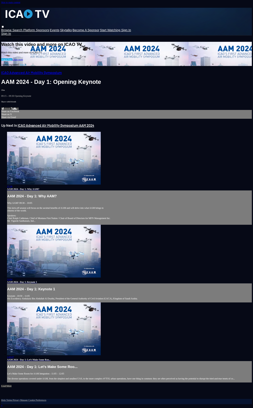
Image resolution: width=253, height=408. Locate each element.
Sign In (6, 33)
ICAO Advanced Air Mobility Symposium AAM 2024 (56, 125)
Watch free (6, 59)
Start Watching (110, 30)
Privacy (16, 400)
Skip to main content (10, 2)
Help (3, 400)
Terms (9, 400)
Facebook (6, 108)
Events (54, 30)
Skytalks (66, 30)
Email (16, 108)
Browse (6, 30)
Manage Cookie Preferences (33, 400)
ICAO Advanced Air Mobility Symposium (31, 72)
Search (17, 30)
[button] (3, 27)
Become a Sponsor (85, 30)
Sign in (126, 30)
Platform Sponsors (36, 30)
